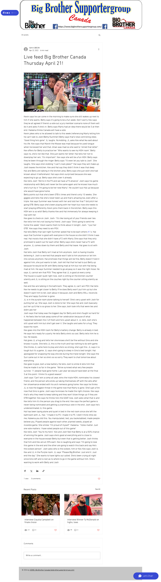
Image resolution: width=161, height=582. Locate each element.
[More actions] (98, 49)
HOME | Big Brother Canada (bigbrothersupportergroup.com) (52, 570)
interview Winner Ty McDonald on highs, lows (83, 521)
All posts (24, 35)
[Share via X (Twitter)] (31, 471)
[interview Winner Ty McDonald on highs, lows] (83, 504)
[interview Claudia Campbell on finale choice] (41, 504)
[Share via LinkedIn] (37, 471)
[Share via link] (43, 471)
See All (97, 489)
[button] (99, 35)
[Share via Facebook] (25, 471)
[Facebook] (55, 26)
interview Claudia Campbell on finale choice (39, 521)
